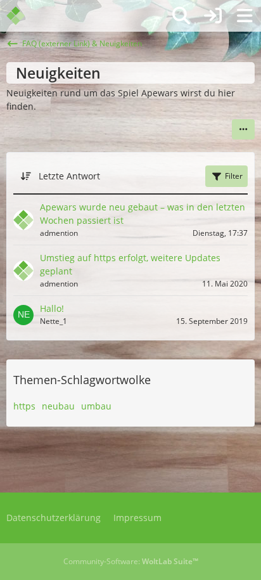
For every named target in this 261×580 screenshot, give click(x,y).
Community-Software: (130, 561)
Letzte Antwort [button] (69, 176)
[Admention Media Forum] (24, 16)
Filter (234, 176)
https (24, 406)
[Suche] (181, 16)
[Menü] (244, 16)
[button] (243, 129)
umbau (96, 406)
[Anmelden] (213, 16)
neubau (58, 406)
